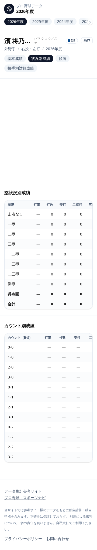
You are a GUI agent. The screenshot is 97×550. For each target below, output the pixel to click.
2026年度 (16, 21)
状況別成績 (40, 58)
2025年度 (40, 21)
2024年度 (65, 21)
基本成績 (15, 58)
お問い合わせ (57, 538)
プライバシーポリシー (23, 538)
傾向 (62, 58)
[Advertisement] (48, 136)
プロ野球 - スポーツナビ (25, 497)
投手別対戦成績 (21, 68)
